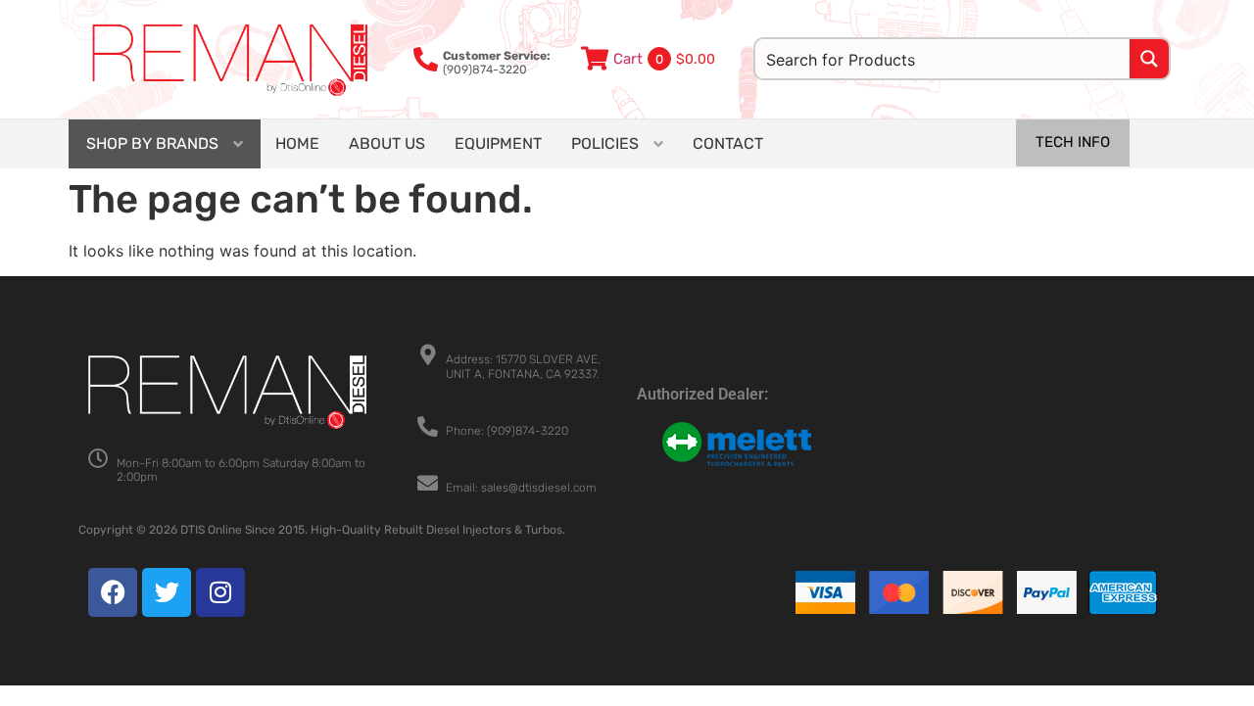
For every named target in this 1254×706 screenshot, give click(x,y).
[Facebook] (112, 592)
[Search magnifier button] (1149, 58)
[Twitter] (166, 592)
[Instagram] (220, 592)
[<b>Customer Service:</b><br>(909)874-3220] (425, 59)
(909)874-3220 (497, 62)
